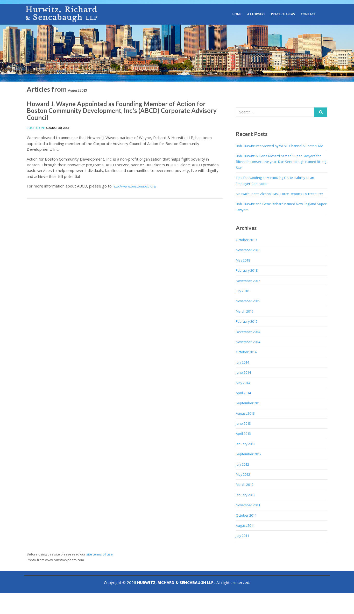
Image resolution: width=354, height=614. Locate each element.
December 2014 (248, 331)
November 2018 (248, 250)
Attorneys (256, 14)
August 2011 (245, 525)
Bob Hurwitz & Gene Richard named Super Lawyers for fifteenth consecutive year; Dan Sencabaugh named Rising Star (281, 162)
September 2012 (248, 454)
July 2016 (242, 290)
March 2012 (244, 484)
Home (236, 14)
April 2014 (243, 393)
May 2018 (243, 260)
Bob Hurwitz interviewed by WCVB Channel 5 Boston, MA (279, 145)
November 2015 (248, 301)
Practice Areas (283, 14)
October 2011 (246, 515)
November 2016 (248, 280)
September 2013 (248, 403)
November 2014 (248, 341)
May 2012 (243, 474)
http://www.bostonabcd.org (134, 186)
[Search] (320, 112)
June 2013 (243, 423)
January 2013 (245, 444)
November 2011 (248, 505)
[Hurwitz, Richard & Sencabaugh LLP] (62, 13)
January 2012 (245, 495)
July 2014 (242, 362)
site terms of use (99, 554)
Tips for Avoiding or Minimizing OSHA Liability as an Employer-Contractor (275, 180)
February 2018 (247, 270)
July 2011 (242, 535)
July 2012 (242, 464)
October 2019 (246, 239)
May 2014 (243, 382)
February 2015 (247, 321)
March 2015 (244, 311)
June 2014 (243, 372)
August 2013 (245, 413)
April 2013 (243, 433)
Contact (308, 14)
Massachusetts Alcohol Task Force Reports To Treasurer (279, 193)
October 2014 (246, 352)
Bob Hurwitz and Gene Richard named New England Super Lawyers (281, 206)
